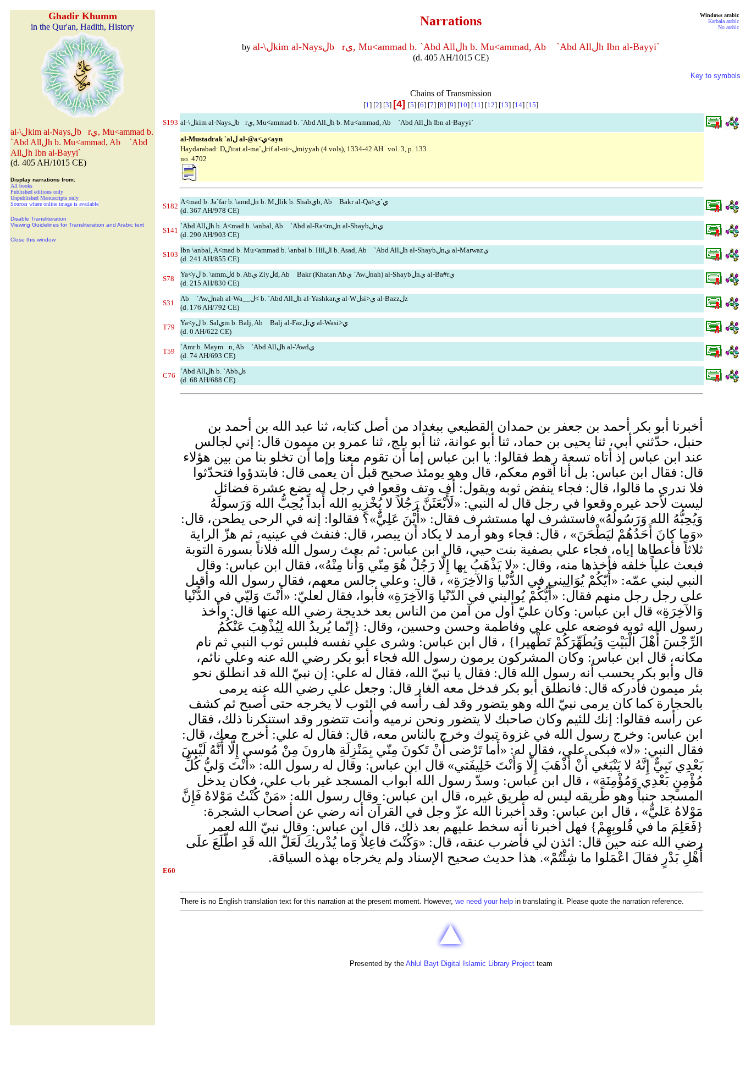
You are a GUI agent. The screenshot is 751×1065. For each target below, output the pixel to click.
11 (477, 105)
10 (463, 105)
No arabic (728, 27)
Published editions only (36, 192)
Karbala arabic (723, 21)
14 (518, 105)
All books (21, 186)
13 (505, 105)
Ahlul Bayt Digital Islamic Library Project (470, 963)
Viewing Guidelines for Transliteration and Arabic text (77, 225)
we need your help (484, 901)
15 (532, 105)
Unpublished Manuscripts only (44, 198)
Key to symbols (716, 76)
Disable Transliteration (38, 219)
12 (491, 105)
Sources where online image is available (54, 204)
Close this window (33, 240)
